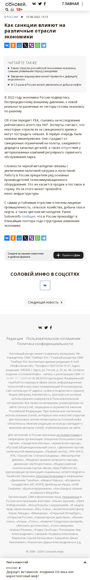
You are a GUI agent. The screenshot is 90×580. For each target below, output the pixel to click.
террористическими (50, 476)
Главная (70, 4)
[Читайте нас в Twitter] (40, 4)
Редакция (14, 338)
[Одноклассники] (13, 45)
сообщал (28, 216)
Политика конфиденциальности (45, 343)
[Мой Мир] (19, 45)
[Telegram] (43, 45)
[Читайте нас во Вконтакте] (34, 4)
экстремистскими (68, 435)
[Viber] (31, 45)
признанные (71, 497)
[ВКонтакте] (7, 45)
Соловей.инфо (54, 551)
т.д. (79, 542)
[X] (25, 45)
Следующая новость (43, 302)
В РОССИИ (11, 17)
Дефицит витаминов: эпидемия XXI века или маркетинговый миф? (40, 574)
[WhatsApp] (37, 45)
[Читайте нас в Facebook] (45, 4)
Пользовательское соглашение (53, 338)
